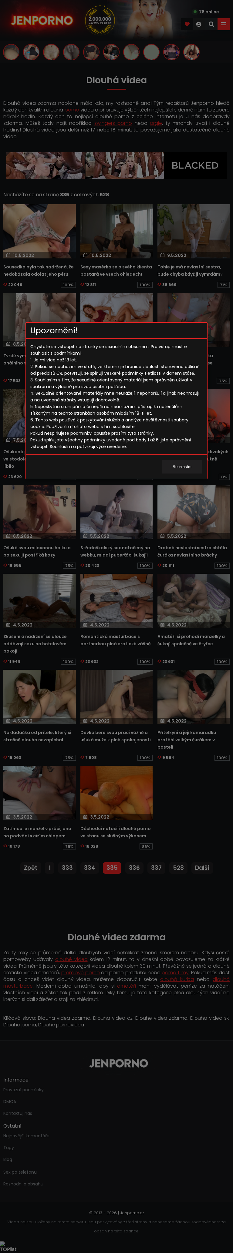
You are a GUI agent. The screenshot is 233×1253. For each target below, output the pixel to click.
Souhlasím (182, 466)
